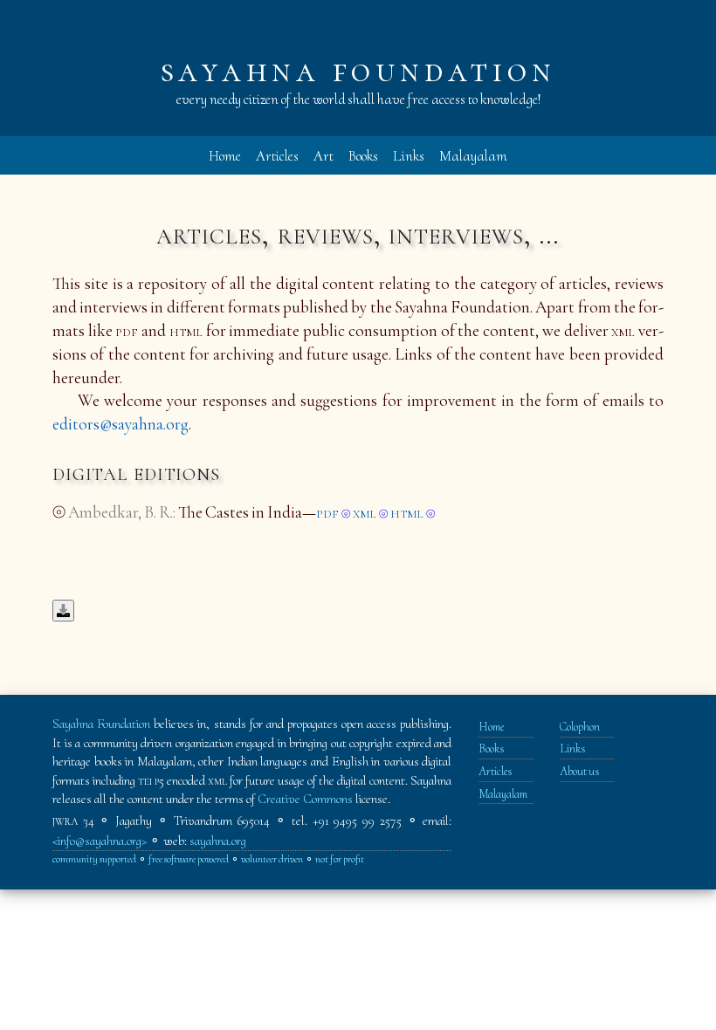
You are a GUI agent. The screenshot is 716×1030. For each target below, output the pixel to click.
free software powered (188, 859)
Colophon (580, 726)
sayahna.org (217, 840)
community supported (94, 859)
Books (363, 156)
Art (323, 156)
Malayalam (473, 156)
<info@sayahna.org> (99, 840)
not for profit (339, 859)
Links (408, 156)
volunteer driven (272, 859)
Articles (277, 156)
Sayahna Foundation (101, 723)
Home (225, 156)
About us (579, 771)
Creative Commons (305, 799)
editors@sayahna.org (120, 424)
